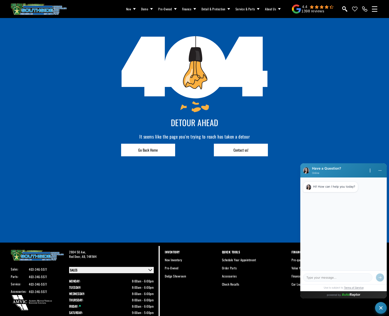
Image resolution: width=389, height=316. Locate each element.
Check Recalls (230, 284)
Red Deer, (75, 256)
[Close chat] (381, 308)
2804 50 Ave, (77, 252)
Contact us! (240, 150)
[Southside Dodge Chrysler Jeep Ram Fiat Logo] (39, 9)
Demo (144, 9)
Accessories (229, 276)
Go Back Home (148, 150)
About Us (270, 9)
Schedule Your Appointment (239, 259)
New (128, 9)
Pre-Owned (165, 9)
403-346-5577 (38, 269)
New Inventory (173, 259)
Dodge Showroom (175, 276)
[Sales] (364, 9)
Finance (187, 9)
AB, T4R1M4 (89, 256)
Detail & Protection (213, 9)
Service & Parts (245, 9)
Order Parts (229, 268)
